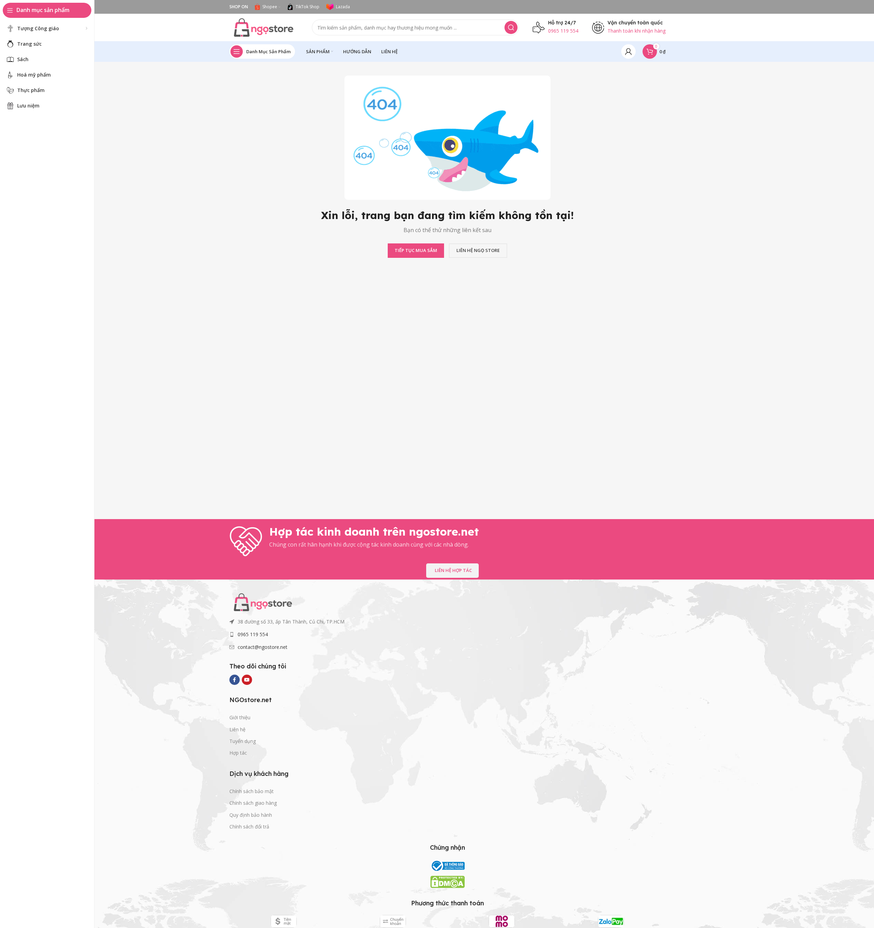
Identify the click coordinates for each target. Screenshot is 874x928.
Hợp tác (238, 752)
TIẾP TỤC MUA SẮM (416, 250)
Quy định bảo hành (250, 815)
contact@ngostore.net (262, 647)
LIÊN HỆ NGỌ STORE (478, 250)
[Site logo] (263, 27)
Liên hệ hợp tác (453, 570)
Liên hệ (237, 729)
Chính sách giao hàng (253, 803)
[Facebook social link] (234, 680)
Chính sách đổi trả (249, 826)
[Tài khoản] (628, 51)
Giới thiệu (239, 717)
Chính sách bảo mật (251, 791)
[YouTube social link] (247, 680)
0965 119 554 (253, 634)
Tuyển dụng (242, 741)
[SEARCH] (511, 27)
